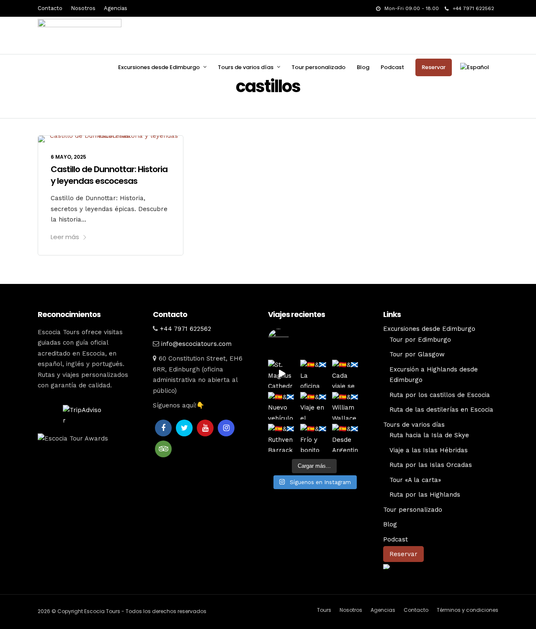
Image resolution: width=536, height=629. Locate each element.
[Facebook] (163, 428)
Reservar (434, 67)
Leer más (65, 236)
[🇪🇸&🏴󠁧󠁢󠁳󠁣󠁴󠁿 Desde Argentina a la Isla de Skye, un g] (346, 438)
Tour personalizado (318, 67)
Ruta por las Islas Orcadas (430, 465)
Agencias (115, 8)
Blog (363, 67)
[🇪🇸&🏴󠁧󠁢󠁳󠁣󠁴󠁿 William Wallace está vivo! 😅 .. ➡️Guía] (346, 406)
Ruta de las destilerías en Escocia (441, 409)
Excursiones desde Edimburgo (159, 67)
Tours (324, 610)
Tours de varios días (245, 67)
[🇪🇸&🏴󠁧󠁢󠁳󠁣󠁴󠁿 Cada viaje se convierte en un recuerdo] (346, 374)
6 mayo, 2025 (68, 156)
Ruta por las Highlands (424, 494)
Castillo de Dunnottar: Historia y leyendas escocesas (109, 175)
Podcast (392, 67)
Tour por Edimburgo (420, 339)
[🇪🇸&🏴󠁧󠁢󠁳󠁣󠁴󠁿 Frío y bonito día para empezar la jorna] (314, 438)
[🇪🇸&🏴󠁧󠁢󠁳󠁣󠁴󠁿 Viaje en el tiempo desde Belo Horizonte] (314, 406)
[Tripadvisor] (163, 449)
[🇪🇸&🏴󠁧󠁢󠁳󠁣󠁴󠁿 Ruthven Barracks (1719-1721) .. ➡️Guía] (282, 438)
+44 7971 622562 (473, 8)
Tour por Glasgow (417, 354)
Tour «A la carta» (415, 480)
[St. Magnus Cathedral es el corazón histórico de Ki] (282, 374)
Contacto (50, 8)
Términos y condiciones (467, 610)
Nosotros (83, 8)
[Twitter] (184, 428)
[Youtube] (205, 428)
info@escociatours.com (196, 344)
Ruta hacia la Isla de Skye (429, 435)
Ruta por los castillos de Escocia (439, 395)
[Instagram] (226, 428)
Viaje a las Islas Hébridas (428, 450)
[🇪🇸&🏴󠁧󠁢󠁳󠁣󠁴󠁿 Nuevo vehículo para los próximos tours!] (282, 406)
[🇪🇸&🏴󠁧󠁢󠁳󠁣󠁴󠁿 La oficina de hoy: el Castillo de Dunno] (314, 374)
